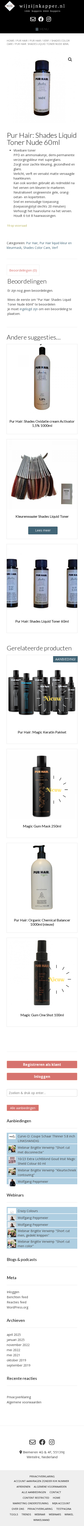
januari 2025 (16, 1340)
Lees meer (43, 530)
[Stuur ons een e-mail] (33, 19)
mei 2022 (13, 1350)
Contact (55, 1492)
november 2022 (18, 1345)
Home (10, 40)
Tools (14, 1514)
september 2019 (18, 1365)
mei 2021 (13, 1355)
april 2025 (14, 1334)
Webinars (55, 1514)
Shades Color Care (36, 248)
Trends (26, 1514)
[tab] (23, 270)
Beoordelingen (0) (23, 270)
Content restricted (36, 1497)
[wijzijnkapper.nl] (42, 6)
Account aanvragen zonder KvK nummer (41, 1481)
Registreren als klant (42, 1064)
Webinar (39, 1514)
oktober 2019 (16, 1360)
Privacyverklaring (19, 1397)
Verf (46, 40)
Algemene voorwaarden (24, 1402)
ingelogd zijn (29, 309)
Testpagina (63, 1508)
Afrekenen (23, 1486)
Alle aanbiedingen (22, 1108)
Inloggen (42, 1076)
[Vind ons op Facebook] (41, 19)
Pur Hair (22, 40)
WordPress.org (17, 1307)
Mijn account (61, 1503)
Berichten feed (17, 1297)
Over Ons (18, 1508)
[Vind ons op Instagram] (48, 19)
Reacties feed (16, 1302)
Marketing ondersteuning (31, 1503)
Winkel (69, 1514)
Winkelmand (41, 1520)
